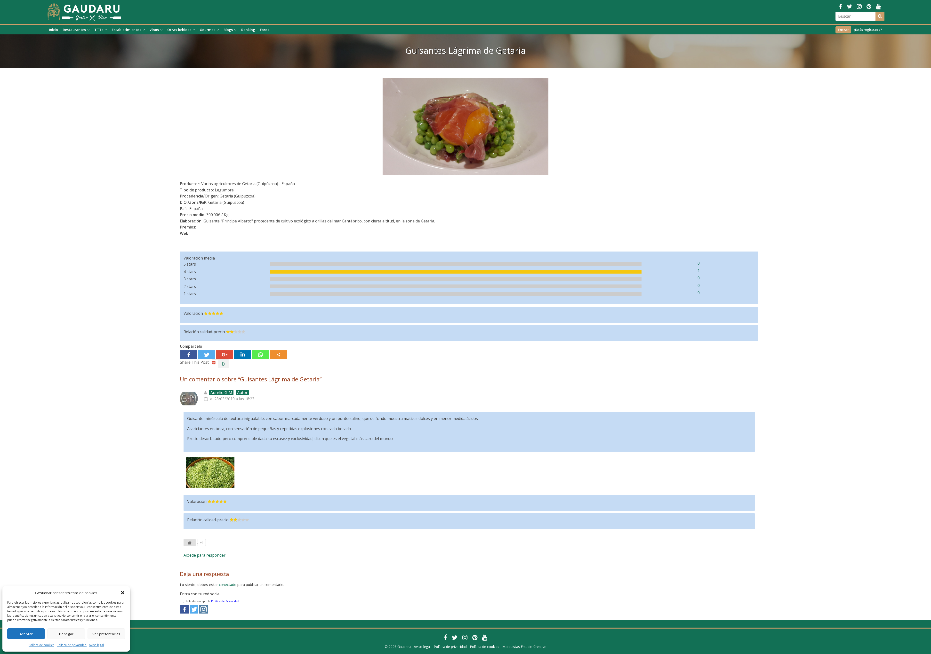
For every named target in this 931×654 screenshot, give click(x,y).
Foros (264, 29)
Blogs (228, 29)
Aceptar (26, 633)
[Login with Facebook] (184, 609)
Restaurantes (74, 29)
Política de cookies (41, 645)
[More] (278, 354)
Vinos (154, 29)
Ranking (248, 29)
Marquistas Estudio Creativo (524, 646)
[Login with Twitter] (194, 609)
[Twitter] (206, 354)
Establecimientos (126, 29)
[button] (122, 592)
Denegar (66, 633)
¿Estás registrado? (868, 29)
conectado (227, 584)
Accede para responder (204, 555)
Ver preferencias (106, 633)
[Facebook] (188, 354)
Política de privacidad (72, 645)
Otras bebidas (179, 29)
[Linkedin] (242, 354)
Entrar (843, 29)
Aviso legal (96, 645)
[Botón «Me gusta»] (190, 542)
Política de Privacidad (225, 601)
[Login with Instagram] (203, 609)
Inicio (53, 29)
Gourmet (207, 29)
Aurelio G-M (221, 392)
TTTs (98, 29)
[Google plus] (224, 354)
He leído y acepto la (212, 601)
